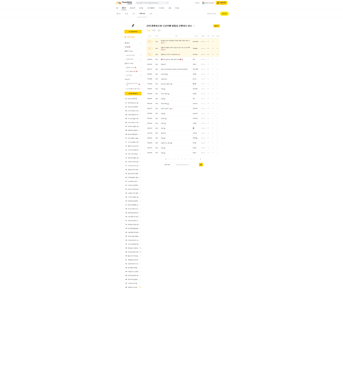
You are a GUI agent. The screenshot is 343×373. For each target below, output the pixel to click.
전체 (149, 30)
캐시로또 (161, 8)
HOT (154, 30)
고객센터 (197, 3)
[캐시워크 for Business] (221, 3)
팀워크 (124, 8)
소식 (133, 13)
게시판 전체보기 (133, 93)
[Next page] (200, 159)
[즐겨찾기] (194, 26)
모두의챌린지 (151, 8)
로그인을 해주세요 (133, 31)
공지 (159, 30)
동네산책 (132, 8)
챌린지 (118, 13)
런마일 (141, 8)
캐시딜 (177, 8)
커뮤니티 (142, 13)
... (197, 159)
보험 (169, 8)
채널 (126, 13)
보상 (150, 13)
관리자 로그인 (211, 13)
